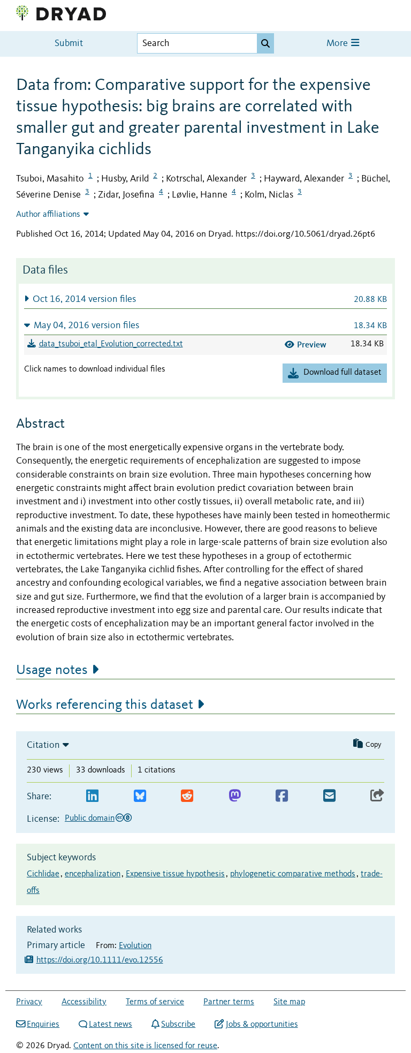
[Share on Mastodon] (235, 796)
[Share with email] (329, 796)
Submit (69, 43)
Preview (311, 344)
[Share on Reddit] (187, 796)
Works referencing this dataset (104, 705)
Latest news (110, 1024)
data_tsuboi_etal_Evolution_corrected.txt (111, 344)
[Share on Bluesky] (140, 796)
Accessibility (84, 1002)
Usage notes (52, 670)
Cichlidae (43, 874)
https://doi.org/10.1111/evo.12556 (99, 960)
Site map (289, 1002)
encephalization (92, 874)
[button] (205, 299)
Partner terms (228, 1002)
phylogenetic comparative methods (292, 874)
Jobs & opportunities (262, 1024)
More (338, 43)
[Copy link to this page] (377, 796)
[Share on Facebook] (282, 796)
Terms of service (155, 1002)
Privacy (29, 1002)
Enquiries (43, 1024)
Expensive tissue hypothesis (175, 874)
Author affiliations (48, 214)
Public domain (90, 818)
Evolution (135, 946)
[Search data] (265, 43)
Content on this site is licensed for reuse (145, 1046)
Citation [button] (43, 745)
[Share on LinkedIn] (92, 796)
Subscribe (178, 1024)
